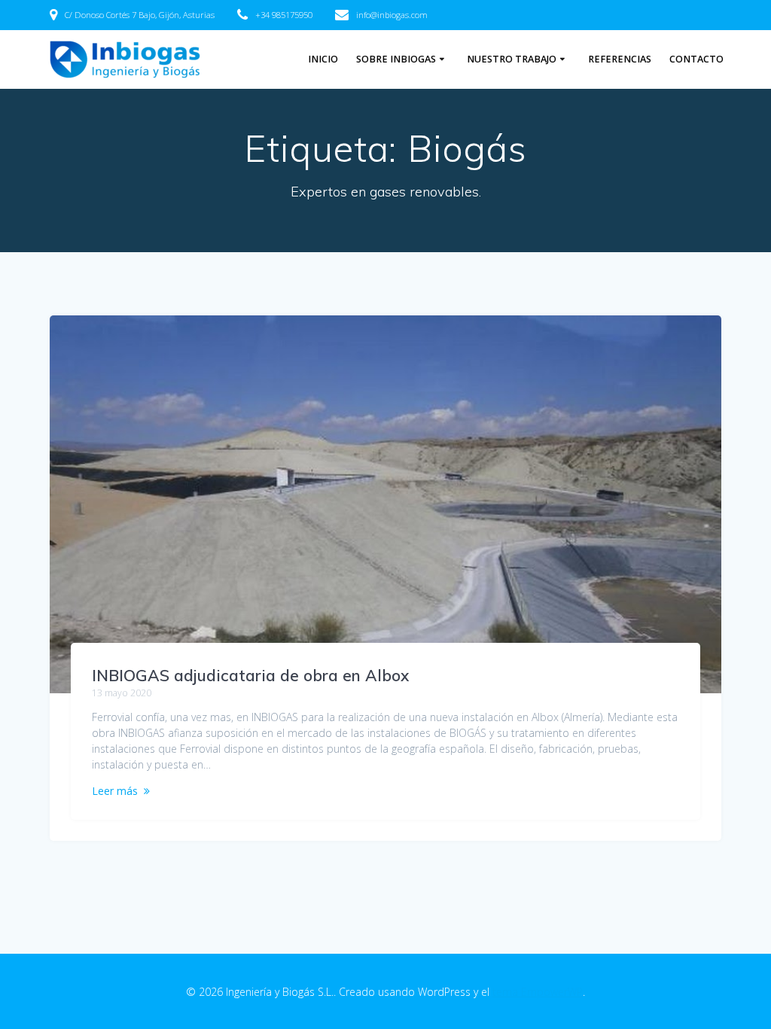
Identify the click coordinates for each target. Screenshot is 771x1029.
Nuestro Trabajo (511, 59)
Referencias (619, 59)
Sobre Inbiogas (396, 59)
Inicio (323, 59)
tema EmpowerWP (537, 992)
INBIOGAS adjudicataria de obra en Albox (250, 675)
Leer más (115, 791)
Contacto (696, 59)
